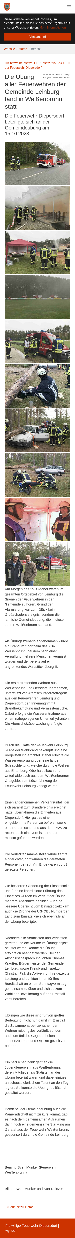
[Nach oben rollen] (66, 1229)
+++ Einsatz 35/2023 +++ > (52, 63)
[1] (7, 7)
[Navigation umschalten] (69, 6)
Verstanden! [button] (37, 36)
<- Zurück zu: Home (20, 1207)
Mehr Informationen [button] (52, 27)
